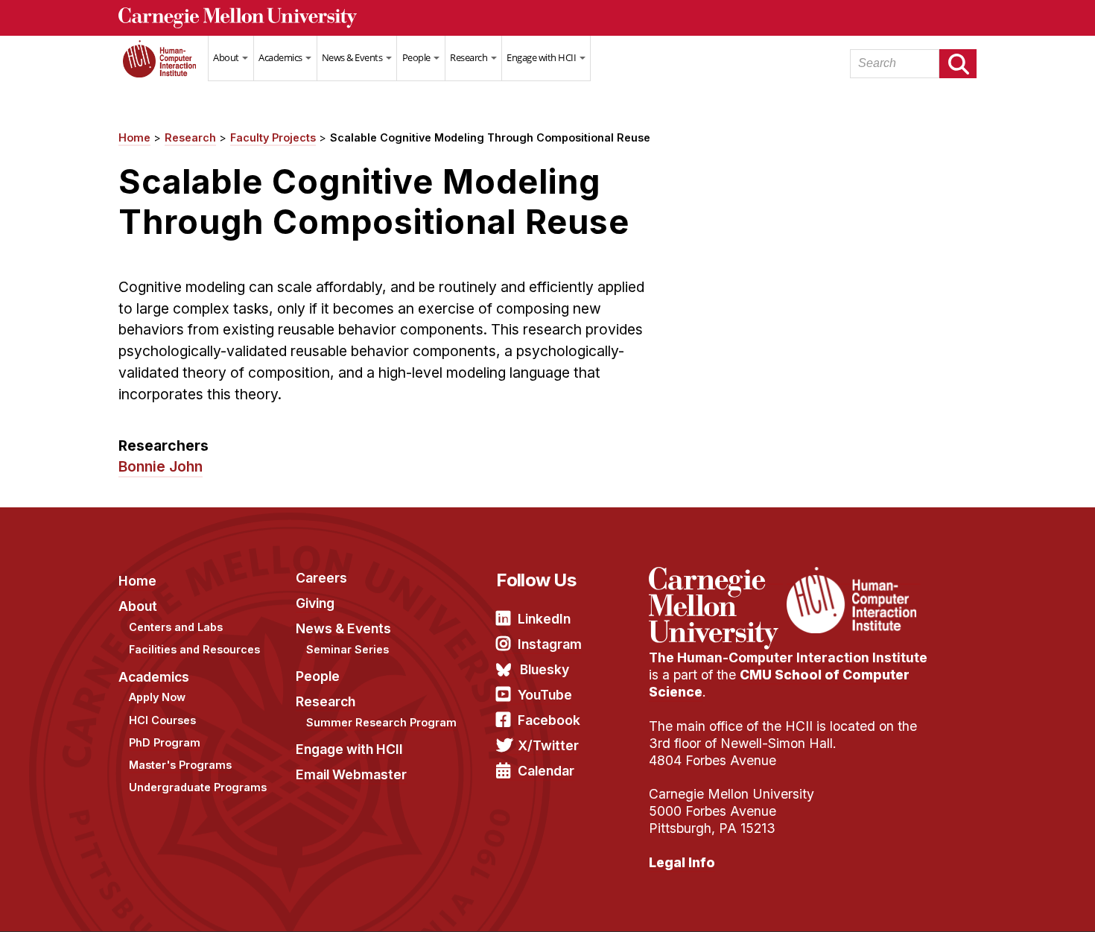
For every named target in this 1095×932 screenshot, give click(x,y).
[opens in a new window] (716, 576)
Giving (315, 603)
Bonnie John (160, 466)
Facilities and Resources (194, 649)
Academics (281, 57)
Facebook (549, 720)
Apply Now (157, 697)
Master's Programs (180, 764)
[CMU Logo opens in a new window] (547, 18)
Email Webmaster (351, 774)
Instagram (550, 644)
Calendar (546, 771)
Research (469, 57)
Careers (321, 578)
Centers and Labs (176, 627)
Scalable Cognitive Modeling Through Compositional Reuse (490, 137)
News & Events (353, 57)
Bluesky (544, 669)
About (227, 57)
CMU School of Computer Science (779, 683)
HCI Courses (162, 720)
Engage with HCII (542, 57)
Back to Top (1019, 902)
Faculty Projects (273, 137)
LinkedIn (544, 619)
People (417, 57)
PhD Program (164, 742)
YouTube (545, 695)
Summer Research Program (381, 722)
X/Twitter (548, 745)
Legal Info (682, 862)
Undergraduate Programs (198, 787)
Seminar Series (347, 649)
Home (163, 68)
